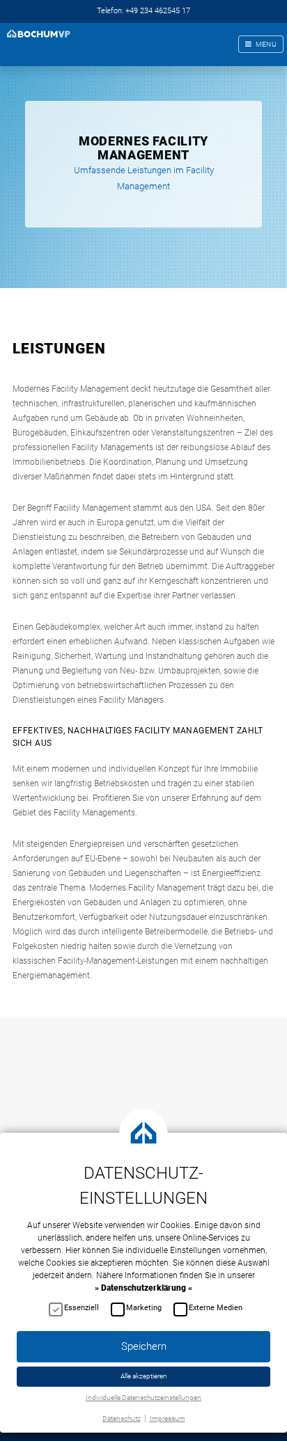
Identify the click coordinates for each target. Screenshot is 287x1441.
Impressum (167, 1418)
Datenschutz (121, 1418)
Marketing (144, 1307)
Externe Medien (215, 1307)
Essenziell (81, 1307)
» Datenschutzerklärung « (143, 1288)
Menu (266, 44)
